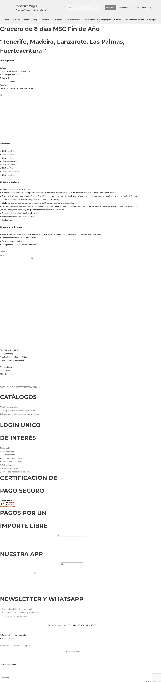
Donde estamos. (9, 451)
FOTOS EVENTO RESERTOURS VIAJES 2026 (20, 387)
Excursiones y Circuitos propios (97, 19)
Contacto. (6, 448)
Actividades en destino (134, 19)
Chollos (117, 19)
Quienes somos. (8, 454)
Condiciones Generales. (12, 461)
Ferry (35, 19)
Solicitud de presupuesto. (12, 458)
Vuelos (26, 19)
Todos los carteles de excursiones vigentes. (20, 414)
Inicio (7, 19)
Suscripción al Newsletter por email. (17, 609)
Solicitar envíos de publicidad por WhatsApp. (21, 612)
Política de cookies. (10, 468)
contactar (110, 7)
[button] (49, 19)
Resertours (75, 651)
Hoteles (16, 19)
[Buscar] (65, 7)
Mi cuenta (123, 7)
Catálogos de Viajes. (10, 407)
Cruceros (58, 19)
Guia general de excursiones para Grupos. (19, 410)
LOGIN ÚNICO (20, 425)
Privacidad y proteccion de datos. (16, 471)
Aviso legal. (7, 465)
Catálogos (151, 19)
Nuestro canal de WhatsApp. (14, 616)
